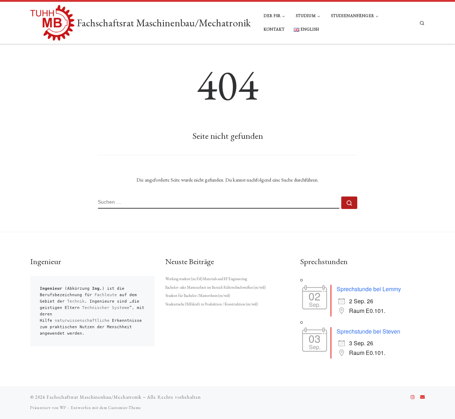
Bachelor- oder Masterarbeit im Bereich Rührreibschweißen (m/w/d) (215, 287)
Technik (76, 301)
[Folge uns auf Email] (422, 397)
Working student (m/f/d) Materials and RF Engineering (206, 278)
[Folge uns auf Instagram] (412, 397)
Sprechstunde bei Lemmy (369, 289)
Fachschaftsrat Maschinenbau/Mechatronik (94, 397)
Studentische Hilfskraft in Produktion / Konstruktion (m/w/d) (211, 304)
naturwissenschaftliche (82, 320)
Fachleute (106, 295)
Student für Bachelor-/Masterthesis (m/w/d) (197, 295)
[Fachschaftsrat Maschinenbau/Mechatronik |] (52, 21)
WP (63, 407)
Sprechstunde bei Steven (368, 331)
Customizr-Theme (124, 407)
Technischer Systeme (105, 307)
